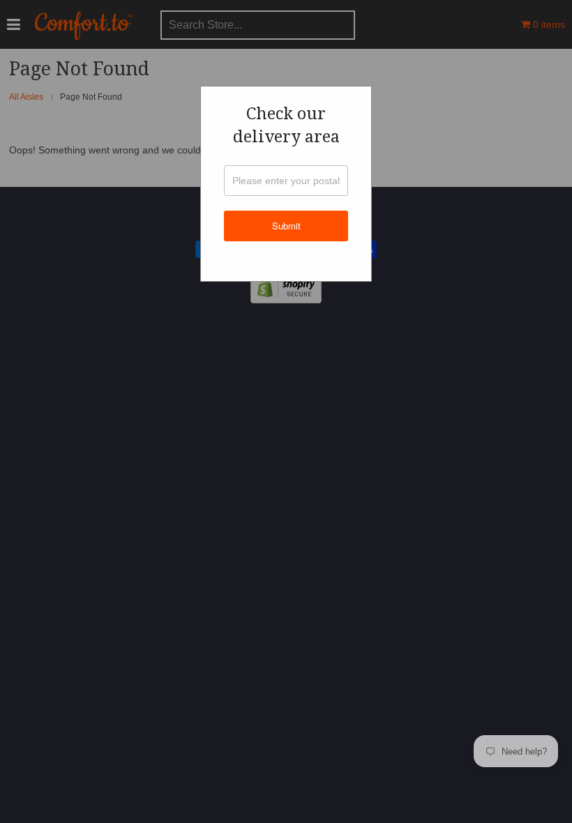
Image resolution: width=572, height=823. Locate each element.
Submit (286, 225)
